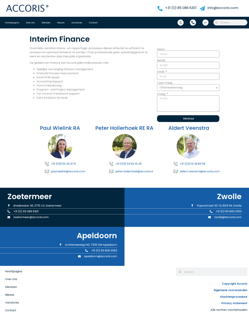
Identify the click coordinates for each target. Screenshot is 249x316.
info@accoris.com (223, 7)
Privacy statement (234, 303)
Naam (161, 49)
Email (161, 71)
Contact (93, 22)
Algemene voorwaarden (230, 290)
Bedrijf (161, 60)
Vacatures (76, 22)
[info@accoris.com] (202, 8)
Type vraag (164, 82)
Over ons (30, 22)
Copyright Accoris (234, 284)
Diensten (46, 22)
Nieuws (61, 22)
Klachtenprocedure (233, 297)
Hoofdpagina (12, 22)
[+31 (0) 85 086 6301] (160, 8)
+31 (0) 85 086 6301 (180, 7)
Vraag (161, 94)
